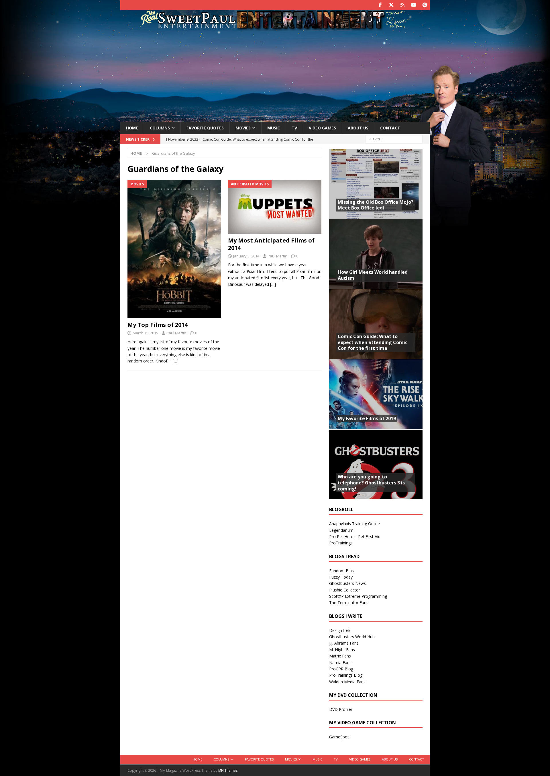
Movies (243, 128)
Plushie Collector (344, 590)
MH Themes (227, 770)
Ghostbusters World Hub (352, 636)
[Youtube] (413, 5)
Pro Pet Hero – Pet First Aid (354, 536)
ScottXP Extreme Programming (358, 596)
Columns (160, 128)
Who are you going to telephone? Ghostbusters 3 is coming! (371, 483)
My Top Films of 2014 (157, 325)
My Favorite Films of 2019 (367, 418)
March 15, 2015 (145, 332)
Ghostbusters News (347, 583)
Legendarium (341, 530)
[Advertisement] (275, 75)
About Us (358, 128)
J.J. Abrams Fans (344, 643)
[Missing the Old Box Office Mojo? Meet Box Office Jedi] (376, 184)
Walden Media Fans (347, 681)
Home (132, 128)
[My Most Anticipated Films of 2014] (275, 207)
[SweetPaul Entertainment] (275, 27)
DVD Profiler (340, 709)
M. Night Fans (342, 649)
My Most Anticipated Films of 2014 (271, 244)
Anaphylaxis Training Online (354, 523)
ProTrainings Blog (345, 675)
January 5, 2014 (246, 256)
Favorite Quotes (205, 128)
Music (273, 128)
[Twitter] (391, 5)
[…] (175, 361)
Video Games (322, 128)
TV (294, 128)
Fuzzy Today (341, 577)
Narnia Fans (340, 662)
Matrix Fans (340, 656)
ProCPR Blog (341, 669)
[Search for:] (394, 138)
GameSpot (339, 737)
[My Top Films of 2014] (174, 249)
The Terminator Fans (348, 602)
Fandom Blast (342, 570)
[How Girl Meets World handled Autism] (376, 254)
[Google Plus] (402, 5)
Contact (390, 128)
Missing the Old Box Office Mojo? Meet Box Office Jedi (375, 205)
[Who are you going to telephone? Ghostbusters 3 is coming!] (376, 464)
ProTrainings (341, 543)
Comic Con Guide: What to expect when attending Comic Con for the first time (372, 342)
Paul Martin (176, 332)
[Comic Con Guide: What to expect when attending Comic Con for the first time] (376, 324)
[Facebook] (380, 5)
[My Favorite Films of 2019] (376, 394)
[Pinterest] (425, 5)
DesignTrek (339, 630)
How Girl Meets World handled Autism (373, 275)
